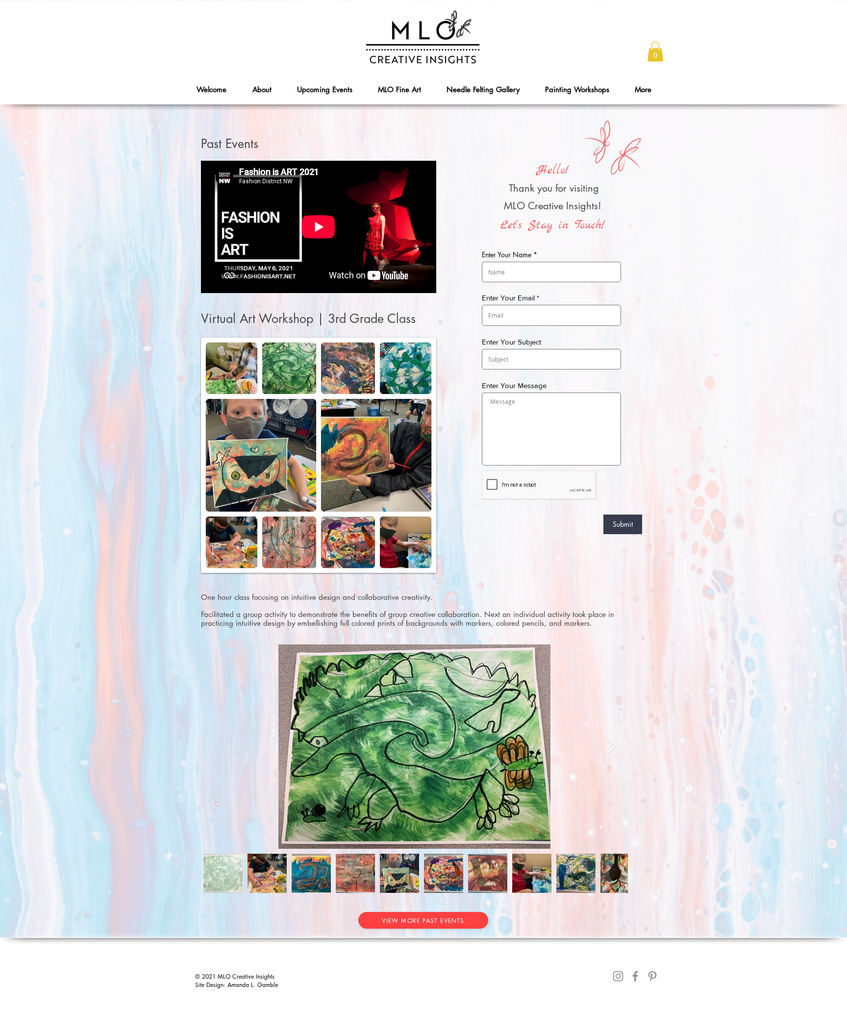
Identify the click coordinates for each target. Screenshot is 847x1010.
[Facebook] (635, 976)
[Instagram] (618, 976)
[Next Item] (611, 746)
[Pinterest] (652, 976)
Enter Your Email (508, 297)
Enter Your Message (514, 385)
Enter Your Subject (511, 341)
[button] (655, 52)
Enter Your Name (506, 254)
